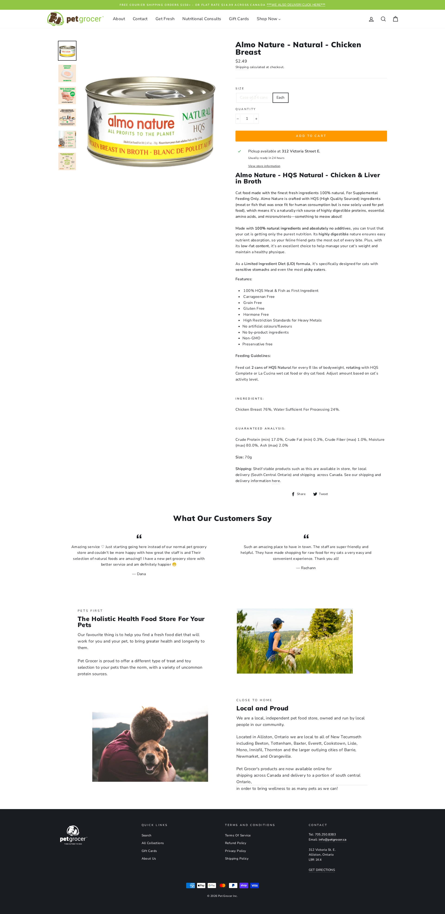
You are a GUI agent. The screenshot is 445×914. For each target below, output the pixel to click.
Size (239, 88)
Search (147, 835)
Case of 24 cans (254, 97)
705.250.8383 (325, 834)
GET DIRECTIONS (322, 870)
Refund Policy (235, 843)
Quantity (245, 109)
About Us (149, 858)
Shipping (242, 67)
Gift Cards (149, 851)
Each (281, 97)
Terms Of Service (238, 835)
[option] (222, 4)
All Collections (153, 843)
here (276, 480)
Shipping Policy (236, 858)
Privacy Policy (235, 851)
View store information (264, 166)
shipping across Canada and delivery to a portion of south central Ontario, (298, 778)
